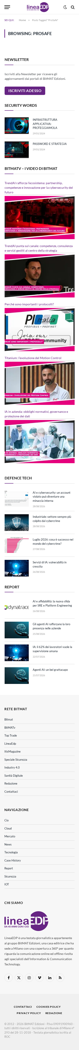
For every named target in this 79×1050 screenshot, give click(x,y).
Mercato (9, 836)
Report (8, 868)
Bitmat (8, 719)
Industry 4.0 (12, 767)
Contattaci (11, 791)
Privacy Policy (29, 1013)
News (8, 844)
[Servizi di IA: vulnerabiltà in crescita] (17, 568)
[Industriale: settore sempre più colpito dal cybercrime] (17, 522)
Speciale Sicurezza (15, 759)
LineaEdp (10, 743)
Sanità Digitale (13, 775)
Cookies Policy (48, 1006)
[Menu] (7, 7)
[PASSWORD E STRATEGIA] (17, 149)
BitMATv (9, 727)
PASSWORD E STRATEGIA (50, 144)
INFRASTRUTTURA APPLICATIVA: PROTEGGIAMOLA (45, 124)
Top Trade (10, 735)
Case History (12, 860)
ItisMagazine (12, 751)
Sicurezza (10, 876)
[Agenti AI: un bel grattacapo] (17, 675)
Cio (6, 820)
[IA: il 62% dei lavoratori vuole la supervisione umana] (17, 652)
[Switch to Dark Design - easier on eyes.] (65, 7)
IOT (6, 884)
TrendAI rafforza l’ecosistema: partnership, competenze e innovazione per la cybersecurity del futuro (39, 187)
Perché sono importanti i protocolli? (29, 304)
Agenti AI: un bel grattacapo (50, 669)
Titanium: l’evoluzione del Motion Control (33, 358)
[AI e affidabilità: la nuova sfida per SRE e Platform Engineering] (17, 607)
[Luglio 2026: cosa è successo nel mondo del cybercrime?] (17, 545)
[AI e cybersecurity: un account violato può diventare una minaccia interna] (17, 498)
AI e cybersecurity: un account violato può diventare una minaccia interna (51, 496)
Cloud (8, 828)
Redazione (10, 783)
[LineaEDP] (38, 7)
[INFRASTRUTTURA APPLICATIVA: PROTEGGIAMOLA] (17, 125)
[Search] (72, 7)
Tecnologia (11, 852)
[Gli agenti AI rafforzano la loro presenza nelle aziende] (17, 630)
